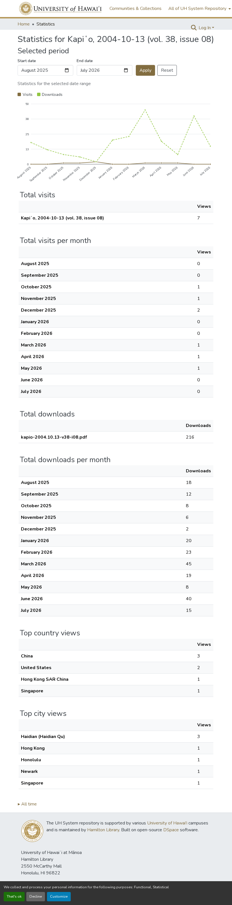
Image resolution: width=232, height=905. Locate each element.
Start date (27, 61)
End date (85, 61)
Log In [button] (205, 28)
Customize (59, 896)
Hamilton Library (103, 830)
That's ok (14, 896)
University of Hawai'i (167, 823)
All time (27, 804)
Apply (145, 70)
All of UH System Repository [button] (197, 8)
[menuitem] (199, 8)
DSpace (171, 830)
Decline (35, 896)
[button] (61, 8)
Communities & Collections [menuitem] (135, 8)
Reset (167, 70)
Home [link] (24, 24)
